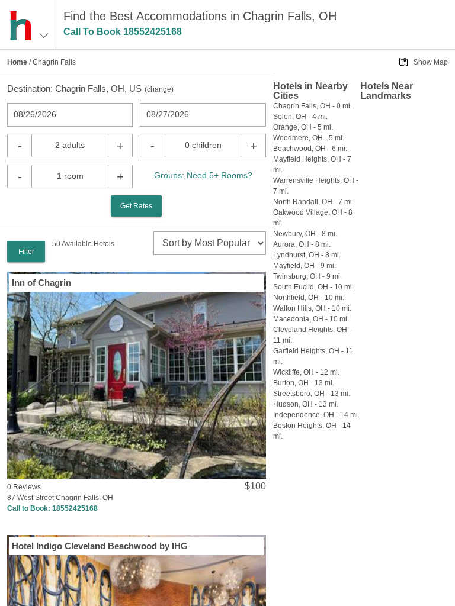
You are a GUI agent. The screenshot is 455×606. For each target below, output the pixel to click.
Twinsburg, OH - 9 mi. (307, 276)
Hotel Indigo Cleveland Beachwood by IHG (100, 546)
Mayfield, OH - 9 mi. (304, 266)
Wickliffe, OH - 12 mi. (306, 372)
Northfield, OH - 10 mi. (308, 298)
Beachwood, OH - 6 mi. (310, 148)
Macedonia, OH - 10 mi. (311, 319)
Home (17, 62)
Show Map (431, 62)
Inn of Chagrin (41, 283)
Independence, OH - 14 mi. (316, 415)
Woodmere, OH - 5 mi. (308, 138)
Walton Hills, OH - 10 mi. (312, 308)
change (159, 89)
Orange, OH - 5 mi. (303, 127)
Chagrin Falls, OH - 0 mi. (312, 106)
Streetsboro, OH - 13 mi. (311, 393)
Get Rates (136, 206)
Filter (26, 251)
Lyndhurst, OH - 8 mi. (307, 255)
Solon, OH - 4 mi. (300, 116)
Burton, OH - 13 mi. (303, 383)
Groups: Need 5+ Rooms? (203, 175)
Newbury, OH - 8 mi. (305, 234)
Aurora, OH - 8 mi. (302, 244)
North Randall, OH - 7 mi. (313, 202)
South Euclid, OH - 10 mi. (313, 287)
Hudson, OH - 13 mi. (305, 404)
